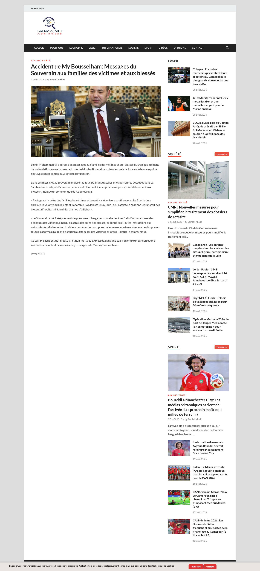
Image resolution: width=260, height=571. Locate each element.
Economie (76, 47)
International (112, 47)
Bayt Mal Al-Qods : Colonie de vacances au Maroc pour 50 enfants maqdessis (210, 301)
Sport (149, 47)
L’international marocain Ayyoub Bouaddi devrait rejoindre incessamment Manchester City (208, 447)
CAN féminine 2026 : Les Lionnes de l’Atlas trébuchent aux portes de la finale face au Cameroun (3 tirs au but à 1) (210, 528)
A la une (35, 60)
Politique (56, 47)
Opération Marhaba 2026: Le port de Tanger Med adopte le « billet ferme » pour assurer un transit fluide (211, 324)
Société (133, 47)
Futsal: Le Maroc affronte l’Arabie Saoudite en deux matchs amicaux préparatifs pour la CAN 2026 (210, 472)
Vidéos (163, 47)
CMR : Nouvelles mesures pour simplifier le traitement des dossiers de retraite (197, 212)
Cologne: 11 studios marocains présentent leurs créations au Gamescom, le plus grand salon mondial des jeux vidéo (210, 76)
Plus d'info (196, 566)
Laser (92, 47)
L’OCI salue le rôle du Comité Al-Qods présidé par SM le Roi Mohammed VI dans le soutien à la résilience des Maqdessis (211, 130)
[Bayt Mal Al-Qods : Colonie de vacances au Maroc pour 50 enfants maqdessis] (179, 298)
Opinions (180, 47)
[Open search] (227, 48)
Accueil (39, 47)
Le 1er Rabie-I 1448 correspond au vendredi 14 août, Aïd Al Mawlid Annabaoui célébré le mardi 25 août (210, 277)
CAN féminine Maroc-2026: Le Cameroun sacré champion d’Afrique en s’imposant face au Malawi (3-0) (210, 499)
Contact (198, 47)
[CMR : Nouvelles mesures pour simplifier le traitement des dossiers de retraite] (198, 163)
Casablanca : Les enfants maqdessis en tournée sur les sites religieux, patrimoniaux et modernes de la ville (211, 250)
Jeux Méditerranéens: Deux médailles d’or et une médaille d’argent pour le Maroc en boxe (210, 103)
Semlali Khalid (57, 79)
